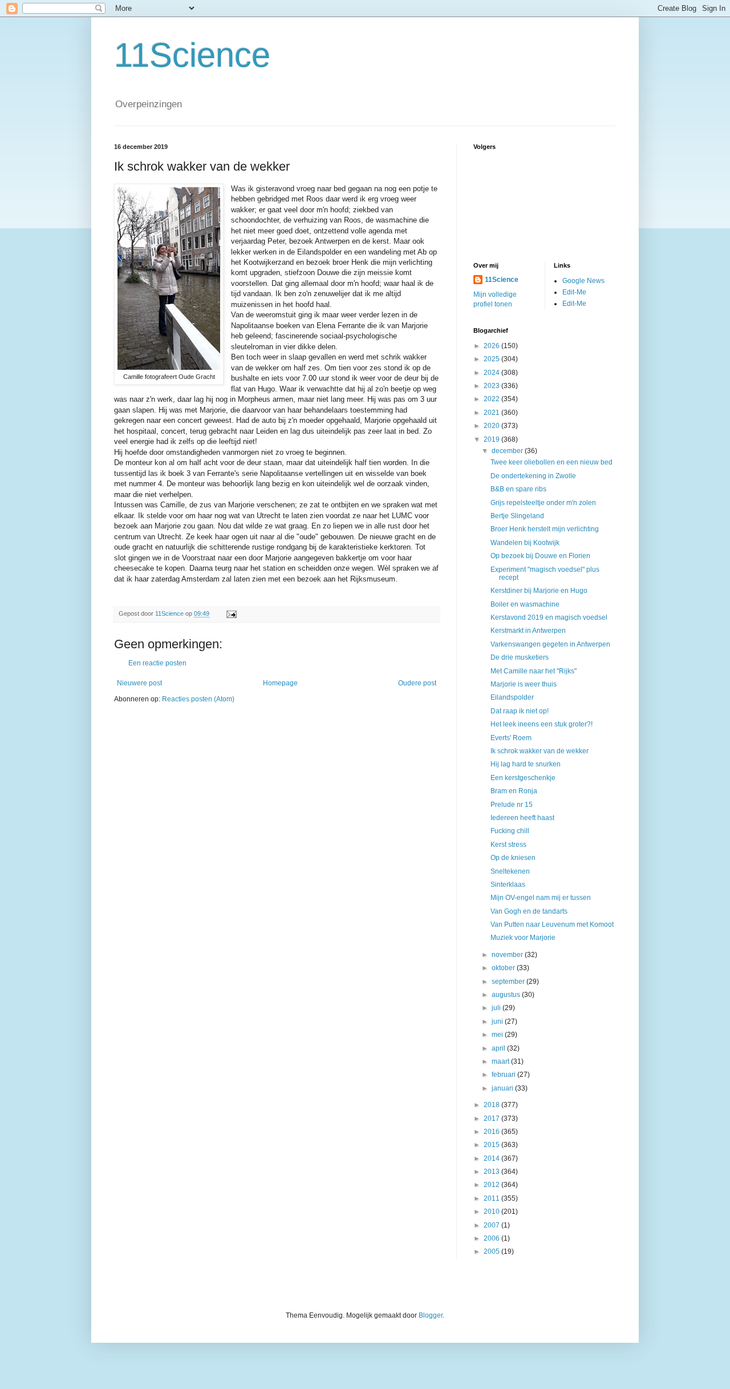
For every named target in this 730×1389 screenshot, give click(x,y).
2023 (492, 386)
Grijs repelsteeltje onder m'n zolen (543, 503)
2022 (492, 399)
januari (503, 1088)
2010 (492, 1212)
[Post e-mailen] (231, 613)
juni (498, 1021)
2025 (492, 359)
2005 (492, 1251)
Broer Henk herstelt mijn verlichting (544, 529)
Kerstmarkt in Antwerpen (528, 631)
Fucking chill (509, 831)
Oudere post (417, 683)
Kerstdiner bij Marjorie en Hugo (538, 591)
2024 (492, 373)
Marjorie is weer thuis (523, 684)
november (508, 955)
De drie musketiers (519, 657)
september (509, 982)
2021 (492, 413)
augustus (507, 995)
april (499, 1048)
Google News (583, 281)
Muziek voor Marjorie (522, 938)
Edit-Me (574, 292)
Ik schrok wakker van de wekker (539, 751)
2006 (492, 1238)
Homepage (280, 683)
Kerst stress (508, 845)
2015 (492, 1145)
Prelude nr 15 (511, 805)
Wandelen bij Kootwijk (524, 543)
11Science (192, 55)
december (508, 451)
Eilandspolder (512, 697)
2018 (492, 1105)
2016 (492, 1132)
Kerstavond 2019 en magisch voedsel (548, 617)
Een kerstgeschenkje (522, 778)
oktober (504, 968)
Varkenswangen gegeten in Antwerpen (550, 644)
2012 (492, 1185)
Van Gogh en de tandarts (528, 911)
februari (504, 1075)
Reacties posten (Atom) (198, 699)
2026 (492, 346)
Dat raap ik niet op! (519, 711)
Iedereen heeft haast (522, 818)
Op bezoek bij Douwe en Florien (540, 556)
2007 (492, 1225)
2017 (492, 1118)
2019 (492, 439)
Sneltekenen (510, 871)
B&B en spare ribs (518, 489)
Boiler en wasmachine (524, 604)
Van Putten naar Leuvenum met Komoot (552, 924)
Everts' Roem (511, 738)
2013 (492, 1172)
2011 (492, 1198)
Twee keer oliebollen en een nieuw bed (551, 462)
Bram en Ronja (513, 791)
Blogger (431, 1315)
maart (501, 1061)
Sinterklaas (507, 885)
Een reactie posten (157, 663)
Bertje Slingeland (517, 516)
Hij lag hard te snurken (525, 764)
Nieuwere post (139, 683)
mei (498, 1035)
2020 (492, 426)
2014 (492, 1158)
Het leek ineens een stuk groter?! (541, 724)
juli (497, 1008)
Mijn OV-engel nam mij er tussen (540, 898)
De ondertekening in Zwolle (533, 476)
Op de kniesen (513, 858)
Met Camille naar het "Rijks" (533, 671)
